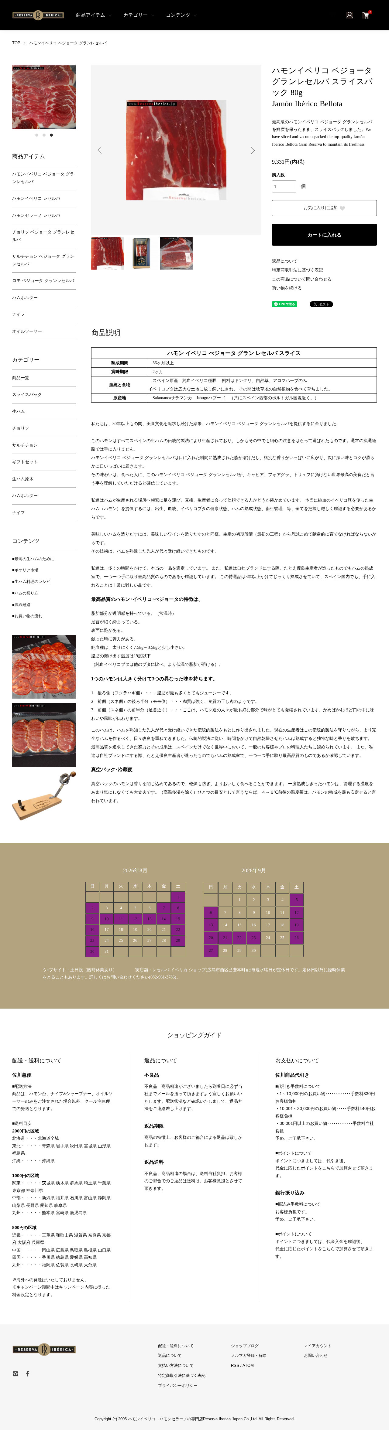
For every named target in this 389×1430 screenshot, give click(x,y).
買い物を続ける (287, 288)
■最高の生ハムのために (33, 559)
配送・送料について (176, 1345)
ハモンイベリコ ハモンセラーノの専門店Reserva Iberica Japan (185, 1419)
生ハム (18, 411)
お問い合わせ (316, 1355)
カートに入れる (325, 234)
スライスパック (27, 394)
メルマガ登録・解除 (249, 1355)
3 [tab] (51, 135)
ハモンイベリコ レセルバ (36, 198)
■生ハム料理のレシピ (31, 581)
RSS (235, 1365)
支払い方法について (176, 1365)
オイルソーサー (27, 331)
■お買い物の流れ (27, 616)
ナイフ (18, 314)
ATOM (248, 1365)
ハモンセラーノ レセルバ (36, 215)
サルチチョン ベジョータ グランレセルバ (43, 260)
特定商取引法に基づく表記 (297, 270)
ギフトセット (25, 462)
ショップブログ (245, 1345)
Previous (100, 150)
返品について (285, 261)
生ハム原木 (22, 479)
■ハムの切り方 (25, 593)
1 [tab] (36, 135)
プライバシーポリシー (178, 1385)
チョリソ (20, 428)
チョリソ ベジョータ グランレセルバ (43, 236)
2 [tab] (44, 135)
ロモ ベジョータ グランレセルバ (43, 280)
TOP (16, 43)
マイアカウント (318, 1345)
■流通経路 (21, 604)
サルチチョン (25, 445)
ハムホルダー (25, 297)
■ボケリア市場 (25, 570)
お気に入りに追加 (321, 208)
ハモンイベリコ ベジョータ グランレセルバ (68, 43)
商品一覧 (20, 378)
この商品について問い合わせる (302, 279)
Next (252, 150)
